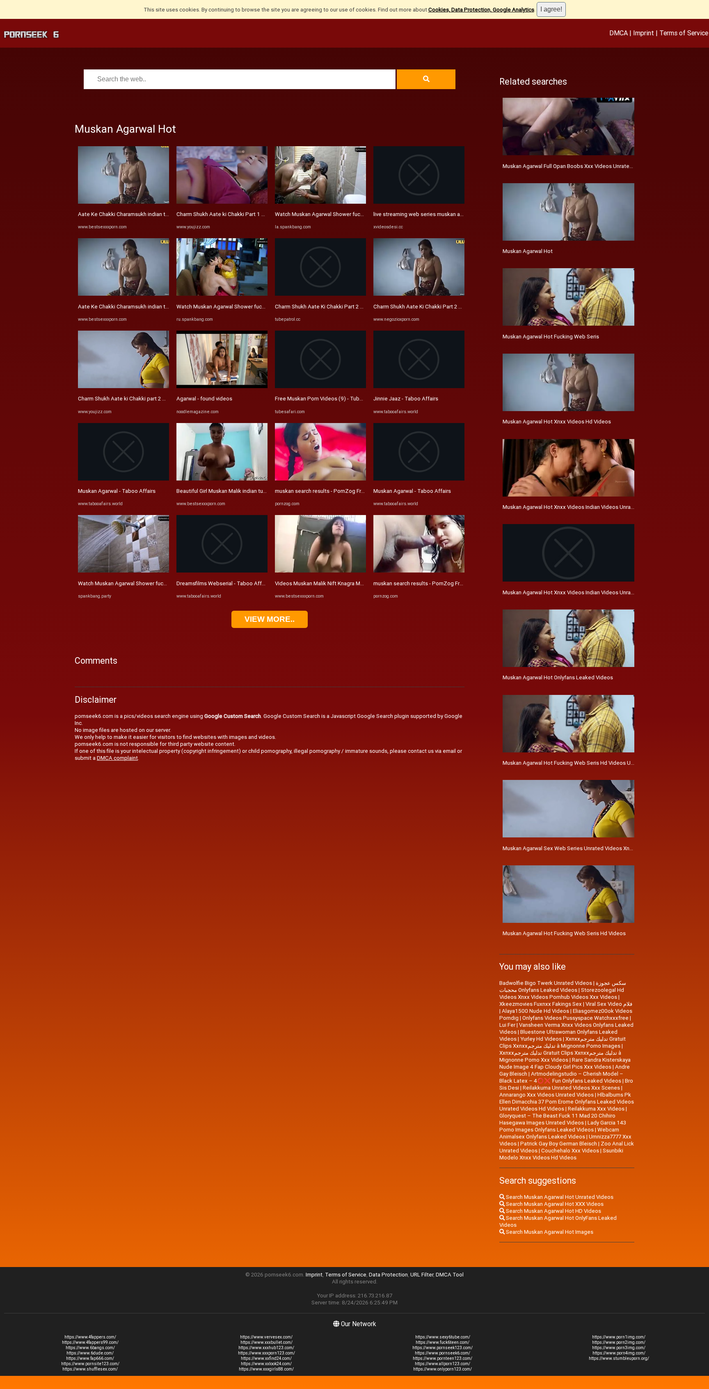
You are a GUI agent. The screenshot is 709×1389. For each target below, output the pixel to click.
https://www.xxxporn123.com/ (266, 1353)
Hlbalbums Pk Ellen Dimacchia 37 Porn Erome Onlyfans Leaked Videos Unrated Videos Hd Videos (566, 1101)
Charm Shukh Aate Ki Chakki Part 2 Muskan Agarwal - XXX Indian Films (359, 306)
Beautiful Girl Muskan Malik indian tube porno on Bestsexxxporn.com (259, 491)
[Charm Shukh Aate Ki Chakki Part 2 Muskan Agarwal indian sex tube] (418, 293)
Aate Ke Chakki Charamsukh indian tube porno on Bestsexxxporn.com (163, 214)
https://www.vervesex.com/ (266, 1337)
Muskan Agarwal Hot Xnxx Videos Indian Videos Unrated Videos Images (590, 592)
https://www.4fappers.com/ (90, 1337)
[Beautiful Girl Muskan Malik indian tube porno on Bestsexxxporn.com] (222, 478)
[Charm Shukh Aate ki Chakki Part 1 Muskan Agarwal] (222, 201)
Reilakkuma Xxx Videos (596, 1108)
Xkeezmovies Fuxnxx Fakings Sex (540, 1003)
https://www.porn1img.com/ (618, 1337)
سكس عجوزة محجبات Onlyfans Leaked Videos (562, 986)
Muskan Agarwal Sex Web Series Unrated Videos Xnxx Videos (578, 848)
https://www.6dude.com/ (90, 1353)
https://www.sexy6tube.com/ (442, 1337)
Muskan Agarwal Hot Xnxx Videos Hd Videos (557, 421)
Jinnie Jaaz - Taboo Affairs (405, 398)
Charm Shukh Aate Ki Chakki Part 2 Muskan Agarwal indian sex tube (455, 306)
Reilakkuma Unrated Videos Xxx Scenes (571, 1087)
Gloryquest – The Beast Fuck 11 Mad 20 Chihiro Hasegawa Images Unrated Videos (557, 1119)
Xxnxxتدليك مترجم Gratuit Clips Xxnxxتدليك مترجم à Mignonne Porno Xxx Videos (560, 1056)
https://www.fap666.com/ (90, 1358)
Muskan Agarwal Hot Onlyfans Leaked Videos (558, 677)
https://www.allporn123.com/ (442, 1363)
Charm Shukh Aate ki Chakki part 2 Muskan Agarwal (140, 398)
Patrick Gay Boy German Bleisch (558, 1143)
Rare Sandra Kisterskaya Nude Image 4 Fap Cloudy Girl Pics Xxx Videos (565, 1063)
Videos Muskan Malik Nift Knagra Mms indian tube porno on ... (349, 583)
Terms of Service (683, 33)
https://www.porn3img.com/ (618, 1347)
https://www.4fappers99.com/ (90, 1342)
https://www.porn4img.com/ (618, 1353)
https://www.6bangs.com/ (90, 1347)
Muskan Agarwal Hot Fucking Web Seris (551, 336)
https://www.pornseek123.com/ (442, 1347)
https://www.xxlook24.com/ (266, 1363)
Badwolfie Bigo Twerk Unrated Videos (545, 983)
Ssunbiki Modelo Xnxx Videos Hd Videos (561, 1154)
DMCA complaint (117, 757)
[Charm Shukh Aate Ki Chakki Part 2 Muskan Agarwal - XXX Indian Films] (320, 293)
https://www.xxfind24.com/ (266, 1358)
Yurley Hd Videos (541, 1038)
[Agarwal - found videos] (222, 386)
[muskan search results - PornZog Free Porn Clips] (320, 478)
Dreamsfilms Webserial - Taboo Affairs (223, 583)
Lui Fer (507, 1024)
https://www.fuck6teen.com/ (442, 1342)
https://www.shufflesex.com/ (90, 1369)
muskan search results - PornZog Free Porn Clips (334, 491)
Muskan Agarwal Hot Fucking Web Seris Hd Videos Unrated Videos (584, 762)
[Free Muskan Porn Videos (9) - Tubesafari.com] (320, 386)
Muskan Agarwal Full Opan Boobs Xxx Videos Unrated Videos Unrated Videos (597, 166)
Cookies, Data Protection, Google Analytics (481, 9)
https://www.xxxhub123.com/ (266, 1347)
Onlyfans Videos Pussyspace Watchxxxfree (575, 1017)
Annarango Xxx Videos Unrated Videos (546, 1094)
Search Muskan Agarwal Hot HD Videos (553, 1210)
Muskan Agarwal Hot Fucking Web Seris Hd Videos (564, 933)
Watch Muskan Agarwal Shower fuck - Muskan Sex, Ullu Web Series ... (162, 583)
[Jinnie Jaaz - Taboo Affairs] (418, 386)
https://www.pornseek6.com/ (442, 1353)
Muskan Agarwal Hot (528, 251)
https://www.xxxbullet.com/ (266, 1342)
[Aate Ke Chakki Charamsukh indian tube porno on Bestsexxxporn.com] (123, 201)
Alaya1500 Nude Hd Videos (535, 1010)
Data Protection (388, 1274)
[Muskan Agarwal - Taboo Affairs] (123, 478)
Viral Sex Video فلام (608, 1003)
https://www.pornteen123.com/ (442, 1358)
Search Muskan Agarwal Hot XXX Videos (554, 1203)
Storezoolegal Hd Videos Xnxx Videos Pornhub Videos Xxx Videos (561, 993)
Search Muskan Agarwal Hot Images (549, 1231)
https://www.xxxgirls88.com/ (266, 1369)
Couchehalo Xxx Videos (570, 1150)
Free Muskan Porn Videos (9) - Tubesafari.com (331, 398)
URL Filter (421, 1274)
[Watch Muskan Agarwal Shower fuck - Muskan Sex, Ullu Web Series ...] (123, 570)
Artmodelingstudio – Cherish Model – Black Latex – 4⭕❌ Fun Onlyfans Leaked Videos (561, 1077)
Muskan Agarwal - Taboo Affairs (117, 491)
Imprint (643, 33)
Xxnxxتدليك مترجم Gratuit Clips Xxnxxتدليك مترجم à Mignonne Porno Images (562, 1042)
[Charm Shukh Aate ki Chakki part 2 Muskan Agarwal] (123, 386)
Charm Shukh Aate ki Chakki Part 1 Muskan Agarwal (238, 214)
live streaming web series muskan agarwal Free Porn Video (445, 214)
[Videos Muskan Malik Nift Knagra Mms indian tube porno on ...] (320, 570)
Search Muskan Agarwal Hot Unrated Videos (559, 1197)
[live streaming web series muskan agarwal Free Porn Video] (418, 201)
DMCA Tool (450, 1274)
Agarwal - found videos (204, 398)
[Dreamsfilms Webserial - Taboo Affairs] (222, 570)
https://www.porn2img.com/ (618, 1342)
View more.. (270, 619)
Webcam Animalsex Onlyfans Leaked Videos (559, 1133)
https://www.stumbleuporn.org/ (619, 1358)
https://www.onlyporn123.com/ (442, 1369)
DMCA (618, 33)
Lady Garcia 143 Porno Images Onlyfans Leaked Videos (562, 1126)
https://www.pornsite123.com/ (90, 1363)
